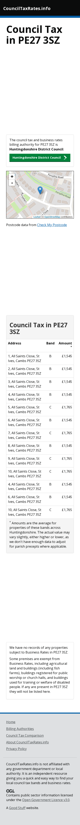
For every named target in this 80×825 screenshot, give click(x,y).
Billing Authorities (20, 728)
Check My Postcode (52, 225)
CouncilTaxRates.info (26, 8)
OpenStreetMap (52, 216)
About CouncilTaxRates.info (27, 742)
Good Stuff (17, 808)
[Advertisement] (40, 92)
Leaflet (36, 216)
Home (10, 722)
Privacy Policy (16, 749)
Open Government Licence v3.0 (46, 800)
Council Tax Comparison (25, 735)
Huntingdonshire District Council (37, 157)
